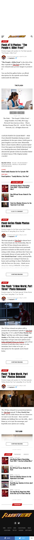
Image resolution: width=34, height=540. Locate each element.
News (15, 528)
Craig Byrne (12, 58)
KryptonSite (28, 530)
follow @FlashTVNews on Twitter (12, 342)
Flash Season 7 (22, 163)
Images (29, 528)
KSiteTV (9, 528)
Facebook (21, 530)
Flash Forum (7, 530)
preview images (7, 166)
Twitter (14, 530)
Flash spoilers (6, 164)
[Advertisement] (17, 17)
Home (4, 528)
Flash (15, 163)
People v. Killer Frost (19, 164)
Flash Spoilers (22, 528)
